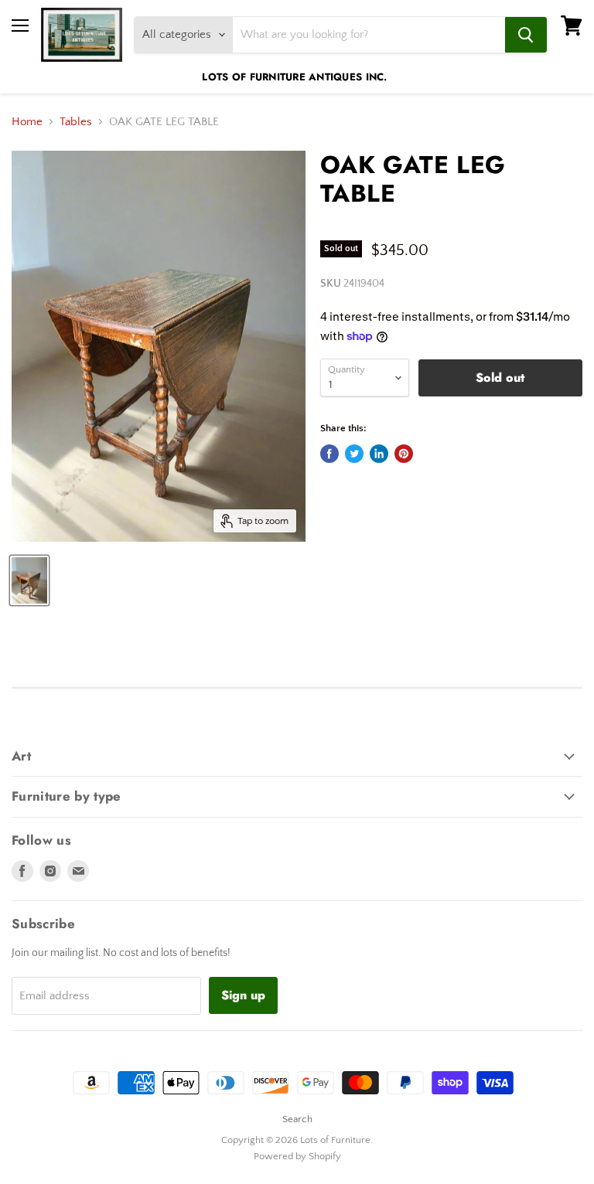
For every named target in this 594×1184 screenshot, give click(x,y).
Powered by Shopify (297, 1156)
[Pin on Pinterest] (403, 453)
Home (27, 121)
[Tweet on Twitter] (354, 453)
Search (297, 1119)
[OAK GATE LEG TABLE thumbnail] (29, 580)
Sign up (243, 995)
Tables (76, 121)
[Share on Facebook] (329, 453)
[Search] (526, 35)
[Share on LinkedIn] (379, 453)
